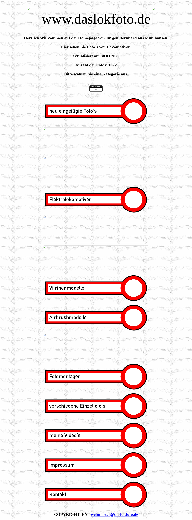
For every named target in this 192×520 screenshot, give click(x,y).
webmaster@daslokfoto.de (114, 514)
